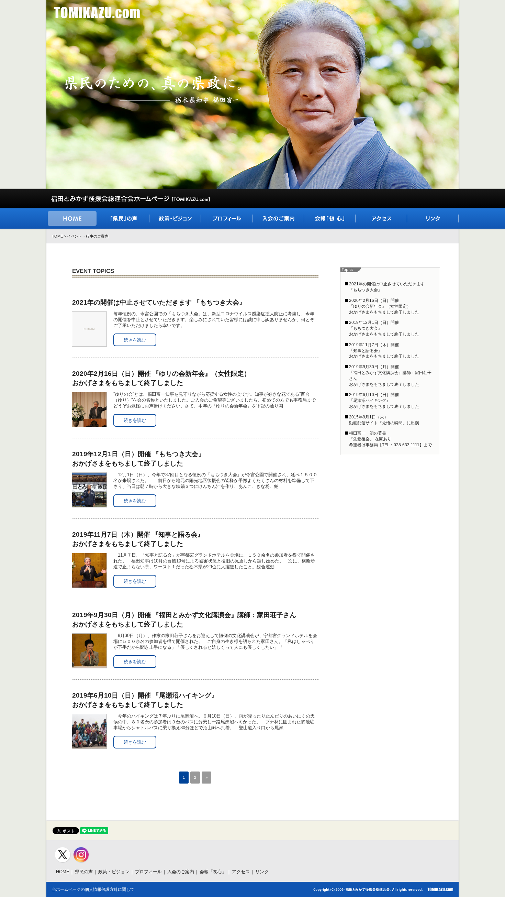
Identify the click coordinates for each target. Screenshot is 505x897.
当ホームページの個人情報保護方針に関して (93, 889)
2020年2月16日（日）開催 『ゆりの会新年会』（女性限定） (161, 378)
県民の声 (84, 871)
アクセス (241, 871)
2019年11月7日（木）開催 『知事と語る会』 (138, 539)
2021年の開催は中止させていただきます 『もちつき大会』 (159, 302)
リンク (262, 871)
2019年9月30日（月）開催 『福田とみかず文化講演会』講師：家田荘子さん (184, 619)
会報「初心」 (213, 871)
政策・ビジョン (114, 871)
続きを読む (135, 339)
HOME (57, 236)
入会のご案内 (180, 871)
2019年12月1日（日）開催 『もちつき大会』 (138, 458)
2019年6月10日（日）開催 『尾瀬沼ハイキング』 (145, 700)
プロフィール (148, 871)
